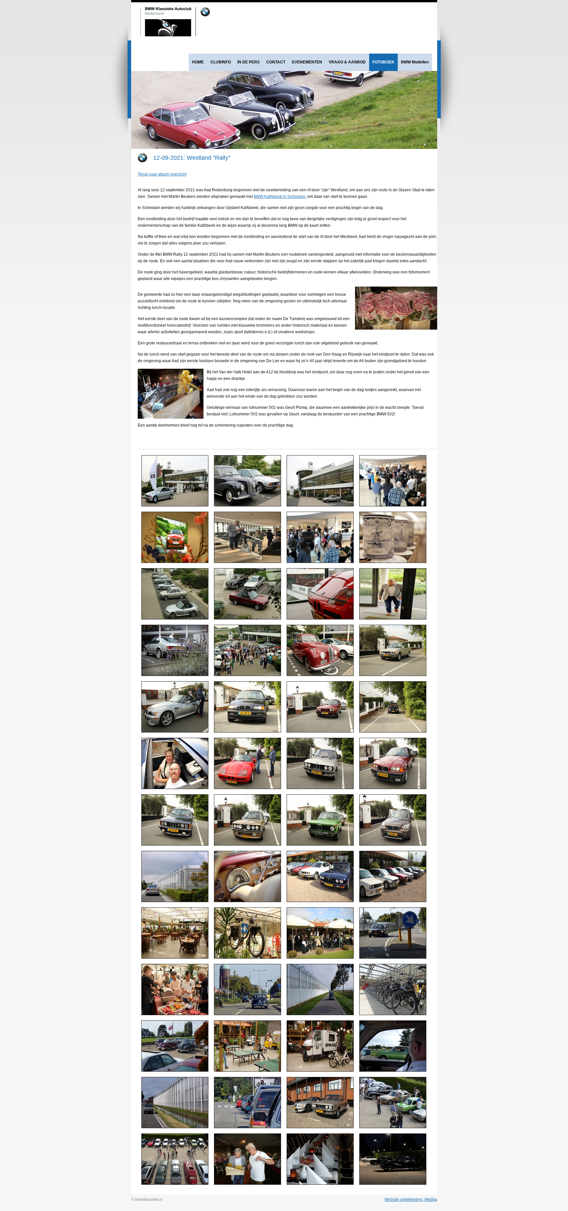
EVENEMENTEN (307, 62)
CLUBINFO (220, 62)
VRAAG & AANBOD (347, 62)
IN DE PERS (248, 62)
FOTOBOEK (383, 62)
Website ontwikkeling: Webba (411, 1199)
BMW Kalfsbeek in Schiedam (279, 196)
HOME (198, 62)
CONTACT (275, 62)
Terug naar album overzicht (162, 174)
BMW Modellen (415, 62)
